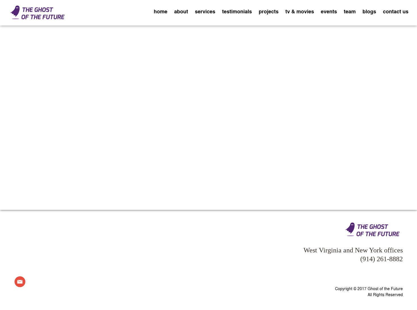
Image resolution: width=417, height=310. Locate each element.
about (181, 11)
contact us (395, 11)
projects (269, 11)
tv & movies (299, 11)
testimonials (237, 11)
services (205, 11)
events (329, 11)
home (160, 11)
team (350, 11)
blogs (369, 11)
